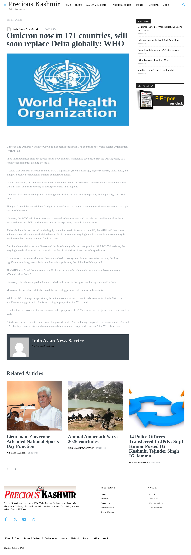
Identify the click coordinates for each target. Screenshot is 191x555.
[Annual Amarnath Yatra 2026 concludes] (95, 406)
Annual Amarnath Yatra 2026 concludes (93, 439)
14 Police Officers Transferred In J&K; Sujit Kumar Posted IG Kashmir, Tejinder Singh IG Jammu (156, 446)
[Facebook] (6, 519)
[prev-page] (9, 469)
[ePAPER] (160, 109)
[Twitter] (15, 519)
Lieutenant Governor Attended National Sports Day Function (160, 28)
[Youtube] (24, 519)
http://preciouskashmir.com (43, 346)
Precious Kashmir (16, 453)
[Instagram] (33, 519)
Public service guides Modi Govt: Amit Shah (158, 40)
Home (10, 20)
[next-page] (14, 469)
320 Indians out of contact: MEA (153, 60)
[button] (183, 5)
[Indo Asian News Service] (10, 29)
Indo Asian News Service (26, 29)
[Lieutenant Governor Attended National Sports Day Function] (34, 406)
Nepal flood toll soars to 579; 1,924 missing (158, 50)
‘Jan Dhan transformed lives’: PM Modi (156, 70)
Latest (18, 20)
